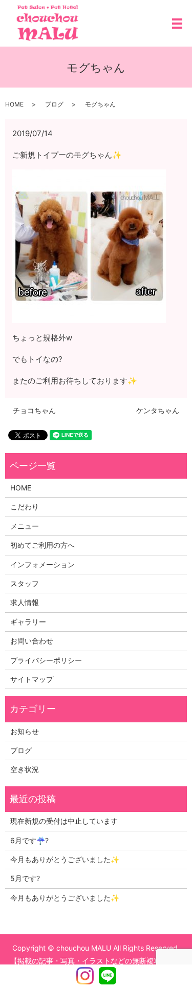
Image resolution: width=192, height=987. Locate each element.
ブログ (54, 104)
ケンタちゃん (157, 410)
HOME (14, 104)
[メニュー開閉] (177, 23)
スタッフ (24, 583)
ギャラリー (28, 621)
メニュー (24, 526)
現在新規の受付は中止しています (64, 821)
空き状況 (24, 769)
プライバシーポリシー (46, 660)
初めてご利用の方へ (42, 545)
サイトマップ (31, 679)
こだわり (24, 506)
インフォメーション (42, 564)
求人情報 (24, 602)
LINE (107, 975)
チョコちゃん (34, 410)
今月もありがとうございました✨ (64, 859)
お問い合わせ (31, 640)
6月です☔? (29, 840)
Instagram (85, 975)
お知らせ (24, 731)
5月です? (25, 878)
